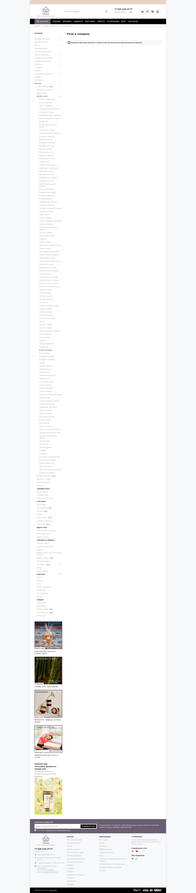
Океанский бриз (46, 312)
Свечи (36, 45)
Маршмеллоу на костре (48, 271)
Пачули (42, 321)
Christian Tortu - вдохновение (46, 687)
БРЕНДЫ (56, 21)
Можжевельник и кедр (48, 277)
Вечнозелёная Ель (46, 152)
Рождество (43, 347)
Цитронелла (44, 423)
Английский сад (45, 103)
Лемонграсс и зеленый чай (50, 245)
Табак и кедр (44, 398)
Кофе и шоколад (46, 224)
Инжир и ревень (45, 199)
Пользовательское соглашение (112, 864)
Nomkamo (41, 564)
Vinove (39, 596)
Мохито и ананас (46, 296)
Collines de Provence (45, 498)
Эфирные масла (40, 48)
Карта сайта (53, 890)
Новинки (38, 77)
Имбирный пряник (46, 189)
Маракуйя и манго (46, 264)
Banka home (42, 96)
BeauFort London (44, 479)
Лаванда (42, 239)
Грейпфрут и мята (46, 171)
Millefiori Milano (43, 558)
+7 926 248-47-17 (123, 9)
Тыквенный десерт (47, 404)
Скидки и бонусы (106, 852)
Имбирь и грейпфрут (47, 192)
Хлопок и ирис (45, 420)
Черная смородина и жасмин (47, 437)
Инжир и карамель (46, 196)
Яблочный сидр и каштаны (50, 470)
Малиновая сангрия (47, 258)
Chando (40, 486)
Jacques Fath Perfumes (46, 531)
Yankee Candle (42, 609)
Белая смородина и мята (49, 118)
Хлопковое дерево (46, 417)
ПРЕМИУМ (67, 21)
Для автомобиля (41, 42)
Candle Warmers (43, 482)
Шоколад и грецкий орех (49, 457)
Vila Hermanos (42, 593)
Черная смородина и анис (50, 433)
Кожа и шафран (45, 218)
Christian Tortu (42, 495)
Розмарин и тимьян (47, 360)
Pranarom (41, 574)
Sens (39, 584)
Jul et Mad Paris (43, 534)
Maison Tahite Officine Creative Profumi (49, 554)
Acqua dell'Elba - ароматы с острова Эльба (45, 652)
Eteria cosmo (42, 518)
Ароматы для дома (42, 39)
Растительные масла (42, 52)
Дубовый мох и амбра (48, 178)
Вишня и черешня (46, 155)
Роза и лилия (44, 353)
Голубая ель (44, 162)
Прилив (42, 340)
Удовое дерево (45, 410)
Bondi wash (41, 616)
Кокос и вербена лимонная (50, 221)
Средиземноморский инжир (50, 394)
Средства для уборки (43, 74)
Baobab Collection (44, 476)
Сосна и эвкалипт (46, 388)
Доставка (90, 21)
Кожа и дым (44, 215)
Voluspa (40, 600)
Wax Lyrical (41, 603)
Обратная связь (105, 849)
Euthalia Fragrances (44, 521)
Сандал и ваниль (46, 366)
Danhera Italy (42, 508)
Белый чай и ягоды (46, 130)
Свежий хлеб (44, 379)
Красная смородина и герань (48, 228)
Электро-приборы (41, 55)
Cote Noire (41, 501)
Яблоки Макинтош (46, 463)
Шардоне (43, 454)
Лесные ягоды (45, 248)
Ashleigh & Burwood (45, 90)
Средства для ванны (42, 61)
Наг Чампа (43, 302)
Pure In (40, 577)
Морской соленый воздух (49, 286)
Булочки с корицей (47, 136)
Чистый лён (44, 444)
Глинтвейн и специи (47, 159)
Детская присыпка (46, 174)
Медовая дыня (45, 274)
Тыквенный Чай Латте (48, 407)
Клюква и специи (46, 211)
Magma (40, 550)
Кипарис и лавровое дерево (50, 208)
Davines (40, 511)
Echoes (40, 514)
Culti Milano (41, 505)
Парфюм (38, 64)
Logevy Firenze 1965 (45, 546)
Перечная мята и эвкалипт (50, 331)
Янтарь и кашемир (46, 473)
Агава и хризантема (47, 99)
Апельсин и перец (46, 112)
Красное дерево (46, 233)
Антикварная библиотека (49, 109)
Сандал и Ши (44, 372)
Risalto (39, 581)
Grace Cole (41, 524)
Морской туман (45, 290)
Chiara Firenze (42, 492)
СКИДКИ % (78, 21)
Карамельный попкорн (48, 202)
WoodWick (41, 606)
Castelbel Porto (43, 489)
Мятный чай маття (46, 299)
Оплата (101, 21)
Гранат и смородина (47, 165)
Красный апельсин (46, 236)
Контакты (133, 21)
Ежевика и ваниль (46, 181)
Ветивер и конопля (47, 146)
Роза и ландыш (45, 350)
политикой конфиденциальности (58, 830)
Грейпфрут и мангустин (48, 168)
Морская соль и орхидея (49, 280)
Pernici (39, 568)
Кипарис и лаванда (47, 205)
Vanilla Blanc (42, 590)
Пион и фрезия (45, 334)
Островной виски (46, 315)
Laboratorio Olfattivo (46, 540)
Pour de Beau (42, 571)
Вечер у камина (45, 149)
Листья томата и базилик (49, 255)
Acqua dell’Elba (43, 87)
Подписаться (88, 826)
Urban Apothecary (44, 587)
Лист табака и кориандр (49, 252)
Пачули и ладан (45, 328)
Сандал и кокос (45, 369)
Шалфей (42, 451)
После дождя (44, 337)
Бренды (37, 83)
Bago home (41, 93)
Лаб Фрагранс (43, 612)
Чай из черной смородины (50, 429)
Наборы (37, 71)
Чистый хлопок (45, 447)
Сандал (42, 363)
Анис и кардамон (46, 106)
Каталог (44, 21)
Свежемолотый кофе (47, 375)
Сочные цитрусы (46, 391)
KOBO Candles (42, 537)
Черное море (44, 441)
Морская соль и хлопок (48, 283)
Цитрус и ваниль (46, 426)
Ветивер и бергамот (47, 143)
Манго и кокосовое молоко (50, 261)
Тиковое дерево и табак (49, 401)
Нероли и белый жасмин (49, 306)
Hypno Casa (42, 527)
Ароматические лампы (43, 58)
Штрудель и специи (47, 460)
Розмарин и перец (46, 356)
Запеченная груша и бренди (47, 185)
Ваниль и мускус (46, 139)
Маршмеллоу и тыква (47, 267)
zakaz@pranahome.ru (46, 855)
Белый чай (43, 122)
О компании (113, 21)
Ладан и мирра (45, 242)
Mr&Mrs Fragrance (44, 561)
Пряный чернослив (47, 344)
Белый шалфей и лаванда (49, 133)
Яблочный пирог (46, 466)
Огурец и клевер (46, 309)
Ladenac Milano (43, 543)
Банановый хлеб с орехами (50, 115)
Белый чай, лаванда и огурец (48, 126)
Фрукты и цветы (45, 414)
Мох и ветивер (45, 293)
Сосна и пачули (45, 385)
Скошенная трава (46, 382)
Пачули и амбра (45, 325)
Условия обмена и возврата (110, 867)
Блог (123, 21)
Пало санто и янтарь (47, 318)
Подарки (38, 67)
